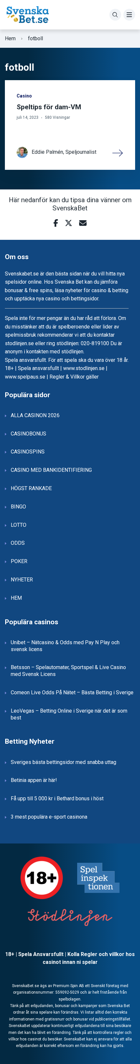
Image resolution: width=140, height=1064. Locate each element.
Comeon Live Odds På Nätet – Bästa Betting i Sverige (72, 692)
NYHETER (22, 579)
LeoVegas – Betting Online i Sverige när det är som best (69, 714)
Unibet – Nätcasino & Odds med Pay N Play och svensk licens (65, 645)
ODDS (18, 543)
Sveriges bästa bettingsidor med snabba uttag (63, 762)
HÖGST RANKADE (31, 488)
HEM (16, 598)
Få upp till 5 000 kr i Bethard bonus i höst (57, 798)
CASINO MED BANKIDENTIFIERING (51, 470)
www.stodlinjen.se (84, 368)
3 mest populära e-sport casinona (49, 817)
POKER (19, 561)
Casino (24, 95)
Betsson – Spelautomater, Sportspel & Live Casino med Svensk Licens (68, 670)
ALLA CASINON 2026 (35, 415)
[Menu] (129, 15)
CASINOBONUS (28, 434)
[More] (117, 152)
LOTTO (18, 525)
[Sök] (115, 15)
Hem (10, 38)
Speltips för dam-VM (49, 107)
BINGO (18, 507)
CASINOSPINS (28, 452)
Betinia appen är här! (34, 780)
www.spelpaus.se (25, 377)
